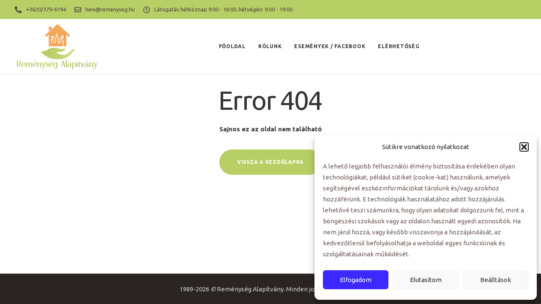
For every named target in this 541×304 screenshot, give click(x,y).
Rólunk (270, 46)
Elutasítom (426, 279)
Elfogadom (356, 279)
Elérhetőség (398, 46)
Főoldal (232, 46)
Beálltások (495, 279)
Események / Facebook (329, 46)
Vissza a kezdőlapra (270, 162)
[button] (524, 147)
